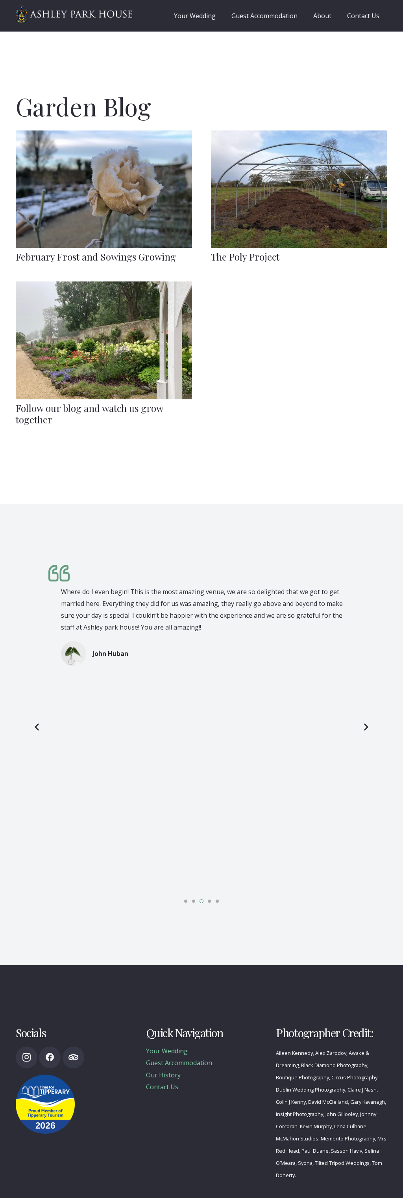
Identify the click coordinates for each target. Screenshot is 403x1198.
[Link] (74, 14)
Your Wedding (167, 1051)
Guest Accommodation (179, 1062)
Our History (163, 1075)
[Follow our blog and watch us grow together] (104, 340)
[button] (186, 901)
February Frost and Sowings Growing (96, 256)
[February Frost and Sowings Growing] (104, 189)
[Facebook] (50, 1057)
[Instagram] (26, 1057)
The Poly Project (245, 256)
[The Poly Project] (299, 189)
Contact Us (162, 1086)
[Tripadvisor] (73, 1057)
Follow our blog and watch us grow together (89, 414)
